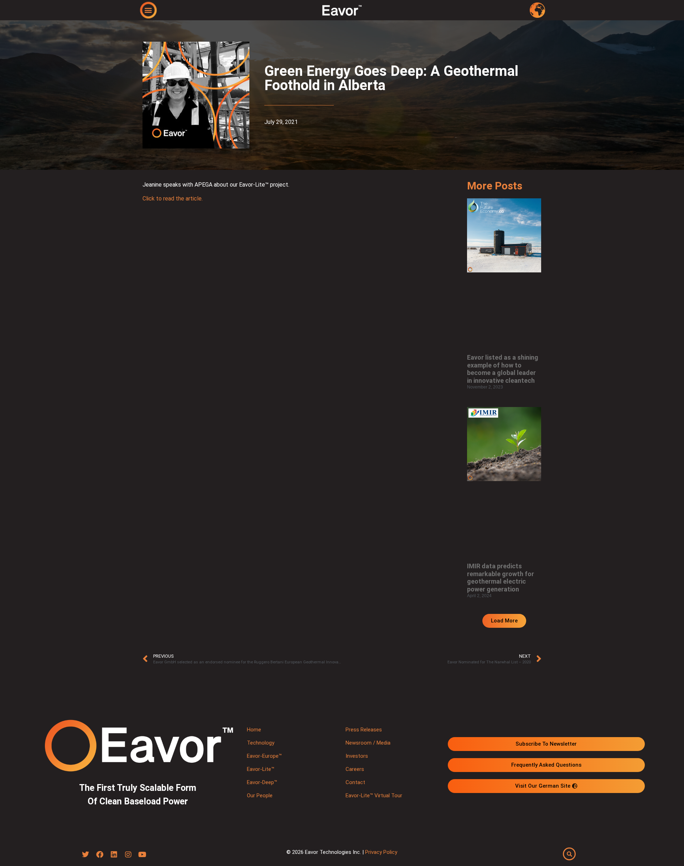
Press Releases (364, 729)
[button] (148, 10)
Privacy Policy (381, 852)
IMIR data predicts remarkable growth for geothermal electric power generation (500, 577)
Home (254, 729)
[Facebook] (100, 854)
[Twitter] (85, 854)
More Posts (494, 185)
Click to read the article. (172, 198)
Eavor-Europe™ (264, 756)
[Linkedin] (114, 854)
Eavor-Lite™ (260, 769)
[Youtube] (142, 854)
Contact (355, 782)
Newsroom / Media (368, 743)
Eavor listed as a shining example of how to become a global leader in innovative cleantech (502, 369)
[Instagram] (128, 854)
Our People (260, 795)
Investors (357, 756)
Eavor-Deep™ (262, 782)
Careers (355, 769)
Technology (260, 743)
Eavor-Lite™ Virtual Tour (374, 795)
